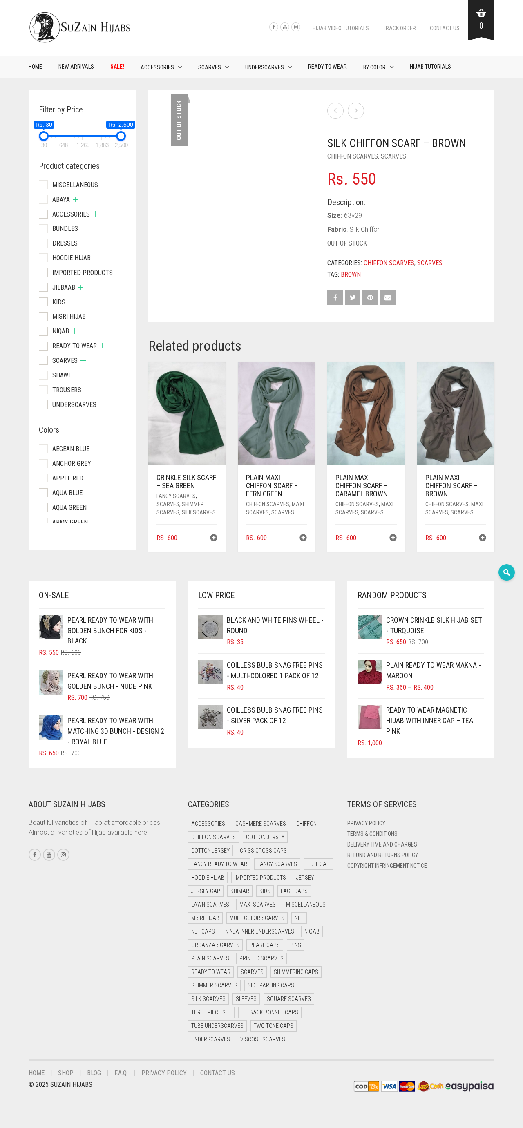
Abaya (61, 199)
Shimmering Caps (296, 972)
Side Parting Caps (271, 985)
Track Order (399, 28)
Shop (66, 1073)
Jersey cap (205, 891)
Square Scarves (289, 999)
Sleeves (246, 999)
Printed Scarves (261, 958)
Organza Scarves (215, 945)
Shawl (62, 375)
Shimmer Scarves (214, 985)
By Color (374, 67)
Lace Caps (294, 891)
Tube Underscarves (217, 1026)
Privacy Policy (366, 823)
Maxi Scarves (257, 904)
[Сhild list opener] (75, 199)
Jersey (305, 877)
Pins (295, 945)
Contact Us (445, 28)
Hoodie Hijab (71, 258)
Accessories (157, 67)
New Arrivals (76, 66)
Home (35, 66)
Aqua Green (69, 508)
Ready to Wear (327, 66)
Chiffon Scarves (352, 156)
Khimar (239, 891)
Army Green (70, 522)
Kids (58, 302)
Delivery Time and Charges (382, 844)
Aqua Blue (67, 493)
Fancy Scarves (176, 496)
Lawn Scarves (210, 904)
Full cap (318, 864)
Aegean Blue (70, 449)
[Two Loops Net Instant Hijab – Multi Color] (356, 111)
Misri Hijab (69, 316)
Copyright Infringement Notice (387, 865)
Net (299, 918)
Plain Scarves (210, 958)
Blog (94, 1073)
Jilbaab (63, 287)
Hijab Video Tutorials (341, 28)
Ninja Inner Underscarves (259, 931)
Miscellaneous (75, 185)
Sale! (117, 66)
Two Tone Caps (273, 1026)
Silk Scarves (199, 512)
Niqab (60, 331)
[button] (213, 539)
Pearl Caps (265, 945)
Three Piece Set (211, 1012)
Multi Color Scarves (257, 918)
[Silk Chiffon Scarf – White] (335, 111)
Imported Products (82, 273)
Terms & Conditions (372, 834)
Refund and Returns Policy (382, 855)
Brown (351, 274)
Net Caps (203, 931)
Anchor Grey (71, 463)
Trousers (66, 390)
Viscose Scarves (262, 1039)
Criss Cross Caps (263, 850)
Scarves (209, 67)
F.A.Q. (121, 1073)
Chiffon (306, 823)
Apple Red (67, 478)
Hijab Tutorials (430, 66)
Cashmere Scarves (260, 823)
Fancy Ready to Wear (219, 864)
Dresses (65, 243)
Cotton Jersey (265, 837)
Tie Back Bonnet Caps (269, 1012)
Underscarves (264, 67)
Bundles (65, 228)
